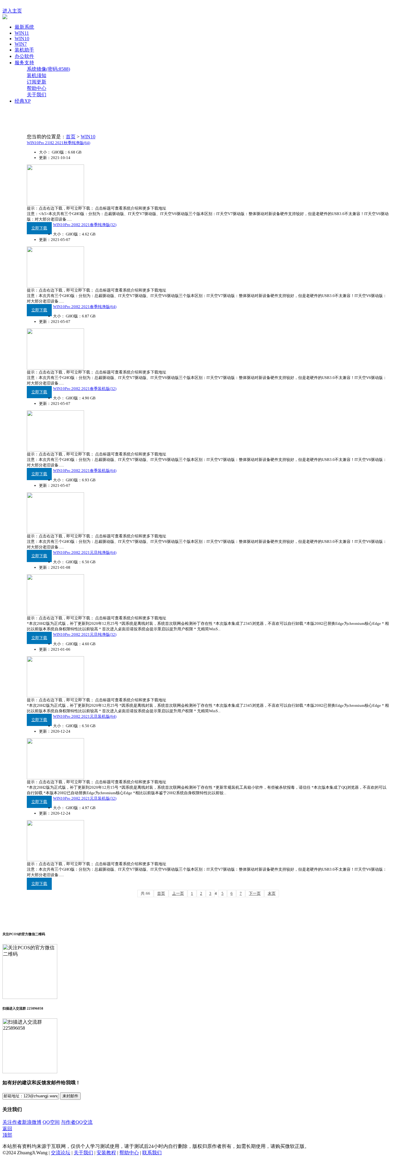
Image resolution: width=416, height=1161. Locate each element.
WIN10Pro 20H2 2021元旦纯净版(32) (84, 634)
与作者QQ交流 (77, 1122)
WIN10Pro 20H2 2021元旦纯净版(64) (84, 552)
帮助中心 (36, 88)
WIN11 (22, 33)
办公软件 (24, 56)
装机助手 (24, 49)
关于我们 (36, 94)
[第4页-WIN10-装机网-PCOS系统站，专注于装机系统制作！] (4, 17)
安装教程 (106, 1152)
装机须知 (36, 75)
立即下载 (39, 228)
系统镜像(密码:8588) (48, 69)
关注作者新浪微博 (21, 1122)
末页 (272, 893)
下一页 (255, 893)
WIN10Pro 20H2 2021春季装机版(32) (84, 388)
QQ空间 (51, 1122)
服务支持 (24, 62)
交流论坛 (60, 1152)
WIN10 (22, 38)
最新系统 (24, 27)
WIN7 (21, 44)
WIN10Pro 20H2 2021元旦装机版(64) (84, 716)
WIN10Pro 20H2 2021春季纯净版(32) (84, 224)
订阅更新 (36, 81)
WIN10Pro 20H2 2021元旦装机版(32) (84, 798)
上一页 (178, 893)
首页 (71, 136)
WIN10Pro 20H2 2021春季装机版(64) (84, 470)
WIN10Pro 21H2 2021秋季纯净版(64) (58, 142)
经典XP (23, 101)
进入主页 (12, 10)
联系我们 (152, 1152)
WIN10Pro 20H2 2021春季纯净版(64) (84, 306)
